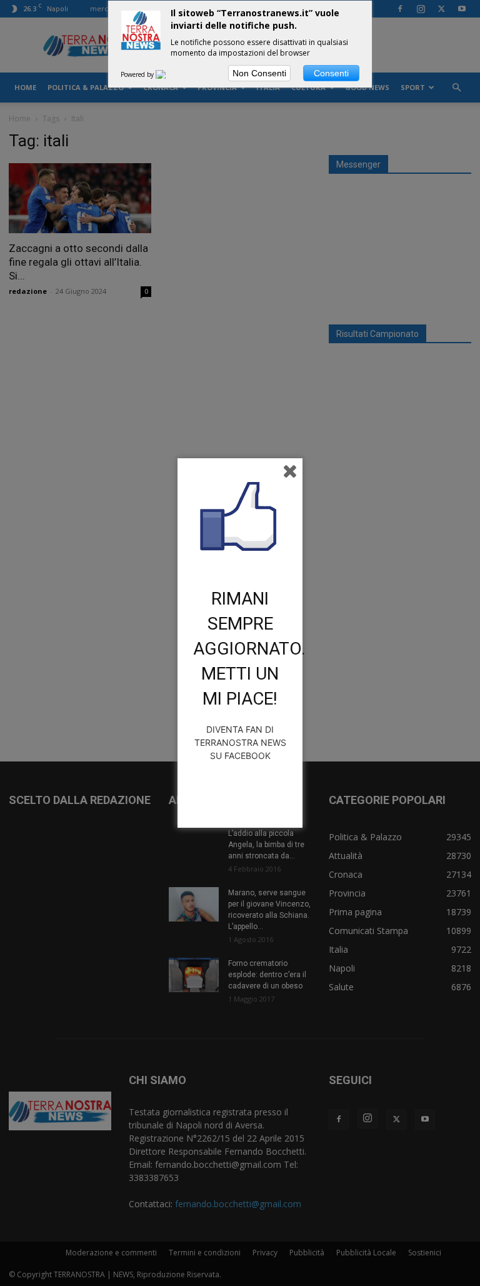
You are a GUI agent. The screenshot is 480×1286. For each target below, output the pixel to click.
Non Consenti (259, 73)
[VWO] (168, 74)
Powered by (138, 74)
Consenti (331, 73)
